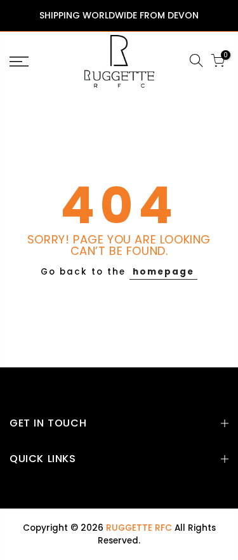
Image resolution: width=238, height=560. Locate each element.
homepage (163, 272)
